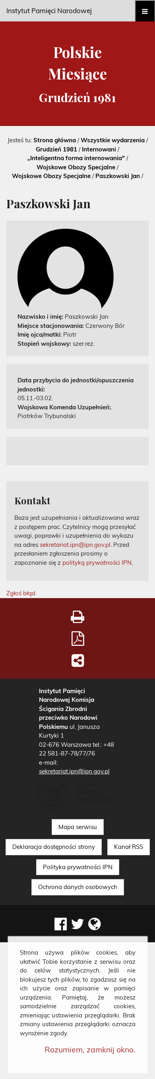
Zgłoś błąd (20, 593)
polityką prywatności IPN (97, 562)
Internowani (99, 149)
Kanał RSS (128, 846)
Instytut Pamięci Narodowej (49, 10)
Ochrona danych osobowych (77, 887)
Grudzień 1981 (56, 149)
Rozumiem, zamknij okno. (90, 1049)
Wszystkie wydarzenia (113, 140)
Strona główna (54, 140)
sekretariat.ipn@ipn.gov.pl (75, 544)
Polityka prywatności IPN (77, 867)
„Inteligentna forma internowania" (76, 158)
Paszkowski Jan (117, 176)
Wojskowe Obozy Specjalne (76, 167)
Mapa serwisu (77, 827)
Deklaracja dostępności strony (53, 846)
